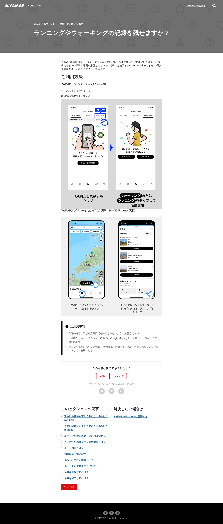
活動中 (79, 23)
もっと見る (69, 486)
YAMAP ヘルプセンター (45, 23)
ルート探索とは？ (74, 448)
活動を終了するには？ (76, 478)
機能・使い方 (66, 23)
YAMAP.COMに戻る (195, 5)
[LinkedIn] (121, 391)
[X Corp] (111, 391)
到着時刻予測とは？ (75, 454)
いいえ (120, 376)
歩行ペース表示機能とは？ (78, 460)
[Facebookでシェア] (105, 513)
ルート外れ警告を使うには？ (80, 466)
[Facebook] (102, 391)
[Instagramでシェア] (117, 513)
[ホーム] (14, 5)
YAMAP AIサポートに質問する (130, 416)
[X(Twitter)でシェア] (111, 513)
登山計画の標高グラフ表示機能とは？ (85, 441)
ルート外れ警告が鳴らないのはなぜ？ (85, 435)
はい (104, 376)
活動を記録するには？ (76, 472)
